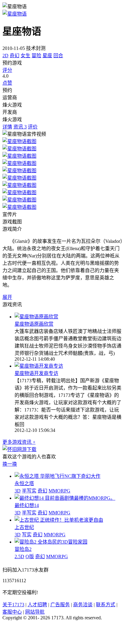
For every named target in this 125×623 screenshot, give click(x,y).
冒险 (36, 55)
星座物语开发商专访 (36, 373)
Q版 (29, 556)
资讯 (20, 126)
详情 (7, 126)
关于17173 (13, 604)
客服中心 (12, 611)
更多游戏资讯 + (18, 442)
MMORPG (59, 490)
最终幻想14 (27, 505)
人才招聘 (37, 604)
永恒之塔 (24, 483)
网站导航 (35, 611)
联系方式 (105, 604)
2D (5, 55)
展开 (7, 297)
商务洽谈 (83, 604)
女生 (25, 55)
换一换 (9, 464)
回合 (58, 55)
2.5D (19, 556)
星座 (47, 55)
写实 (27, 534)
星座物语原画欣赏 (34, 324)
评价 (33, 126)
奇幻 (14, 55)
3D (18, 490)
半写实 (29, 490)
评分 (7, 70)
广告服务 (60, 604)
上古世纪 (24, 527)
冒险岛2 (23, 549)
